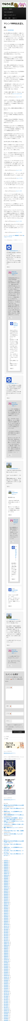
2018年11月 (6, 977)
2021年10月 (6, 928)
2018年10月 (6, 979)
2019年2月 (6, 972)
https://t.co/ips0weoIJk (17, 93)
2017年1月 (6, 1007)
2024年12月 (6, 888)
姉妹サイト (15, 18)
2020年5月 (6, 951)
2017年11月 (6, 993)
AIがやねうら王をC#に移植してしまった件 (13, 834)
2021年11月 (6, 926)
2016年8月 (6, 1015)
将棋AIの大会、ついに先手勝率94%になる (13, 811)
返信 (8, 267)
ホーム (5, 9)
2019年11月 (6, 961)
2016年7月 (6, 1017)
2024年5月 (6, 894)
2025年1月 (6, 886)
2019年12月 (6, 959)
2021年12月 (6, 924)
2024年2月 (6, 899)
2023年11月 (6, 904)
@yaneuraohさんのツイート (10, 799)
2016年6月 (6, 1018)
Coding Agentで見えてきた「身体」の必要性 (14, 830)
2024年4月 (6, 896)
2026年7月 (6, 862)
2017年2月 (6, 1006)
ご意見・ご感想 (7, 18)
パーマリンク (9, 236)
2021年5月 (6, 934)
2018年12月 (6, 975)
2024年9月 (6, 889)
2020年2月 (6, 956)
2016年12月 (6, 1009)
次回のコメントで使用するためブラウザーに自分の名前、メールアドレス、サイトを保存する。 (13, 726)
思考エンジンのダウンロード (10, 15)
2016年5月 (6, 1020)
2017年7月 (6, 999)
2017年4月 (6, 1004)
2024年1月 (6, 900)
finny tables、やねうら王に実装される (12, 808)
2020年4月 (6, 953)
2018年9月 (6, 980)
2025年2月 (6, 884)
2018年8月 (6, 982)
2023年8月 (6, 905)
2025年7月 (6, 880)
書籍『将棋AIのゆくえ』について (11, 827)
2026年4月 (6, 867)
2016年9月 (6, 1014)
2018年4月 (6, 988)
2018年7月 (6, 983)
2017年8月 (6, 998)
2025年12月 (6, 872)
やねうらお (14, 271)
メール (8, 713)
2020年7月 (6, 948)
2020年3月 (6, 955)
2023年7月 (6, 907)
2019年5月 (6, 967)
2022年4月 (6, 920)
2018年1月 (6, 990)
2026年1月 (6, 870)
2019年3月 (6, 971)
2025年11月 (6, 873)
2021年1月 (6, 940)
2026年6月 (6, 864)
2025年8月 (6, 878)
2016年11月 (6, 1010)
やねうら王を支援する (8, 12)
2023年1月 (6, 913)
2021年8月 (6, 931)
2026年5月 (6, 865)
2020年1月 (6, 958)
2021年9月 (6, 929)
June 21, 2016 (19, 97)
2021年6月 (6, 932)
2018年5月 (6, 986)
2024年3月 (6, 897)
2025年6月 (6, 881)
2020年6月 (6, 950)
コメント (9, 687)
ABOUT (10, 9)
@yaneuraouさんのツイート (10, 753)
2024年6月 (6, 892)
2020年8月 (6, 947)
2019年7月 (6, 964)
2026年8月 (6, 861)
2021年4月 (6, 935)
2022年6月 (6, 916)
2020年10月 (6, 945)
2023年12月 (6, 902)
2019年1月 (6, 974)
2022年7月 (6, 915)
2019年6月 (6, 966)
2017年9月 (6, 996)
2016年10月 (6, 1012)
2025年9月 (6, 877)
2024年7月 (6, 891)
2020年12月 (6, 942)
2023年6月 (6, 908)
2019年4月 (6, 969)
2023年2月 (6, 912)
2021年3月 (6, 937)
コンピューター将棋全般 (14, 235)
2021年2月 (6, 939)
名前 (8, 706)
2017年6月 (6, 1001)
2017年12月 (6, 991)
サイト (7, 720)
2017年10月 (6, 994)
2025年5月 (6, 883)
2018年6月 (6, 985)
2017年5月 (6, 1002)
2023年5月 (6, 910)
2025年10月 (6, 875)
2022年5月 (6, 918)
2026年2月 (6, 869)
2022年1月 (6, 923)
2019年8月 (6, 963)
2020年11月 (6, 943)
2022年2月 (6, 921)
